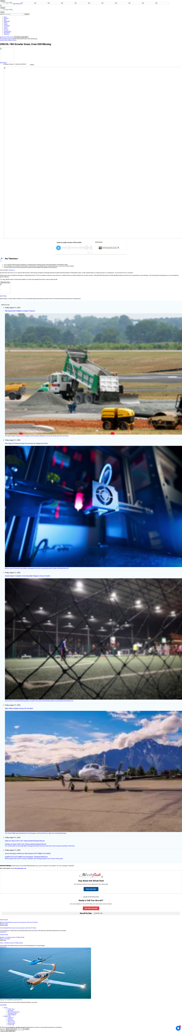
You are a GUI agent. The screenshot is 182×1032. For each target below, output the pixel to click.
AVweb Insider (4, 919)
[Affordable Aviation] (95, 3)
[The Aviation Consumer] (108, 3)
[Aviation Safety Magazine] (135, 3)
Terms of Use (11, 1022)
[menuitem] (93, 17)
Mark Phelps (3, 62)
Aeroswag (10, 1010)
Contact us (12, 270)
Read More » (3, 932)
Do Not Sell (11, 1024)
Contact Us (11, 1017)
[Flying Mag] (17, 3)
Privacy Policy (11, 1023)
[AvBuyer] (54, 3)
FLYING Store (11, 1009)
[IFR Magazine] (122, 3)
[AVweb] (6, 3)
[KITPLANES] (68, 3)
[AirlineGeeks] (27, 3)
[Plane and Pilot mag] (81, 3)
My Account (11, 1020)
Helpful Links (7, 1016)
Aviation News (8, 38)
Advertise (10, 1019)
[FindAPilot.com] (162, 3)
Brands (3, 1)
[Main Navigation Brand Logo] (6, 10)
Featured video (4, 934)
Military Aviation (12, 40)
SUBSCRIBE (3, 1005)
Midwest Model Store (13, 1012)
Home (1, 38)
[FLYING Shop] (6, 6)
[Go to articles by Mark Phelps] (91, 55)
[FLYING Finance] (149, 3)
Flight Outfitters (12, 1014)
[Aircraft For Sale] (41, 3)
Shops (5, 1007)
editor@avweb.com (20, 868)
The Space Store (12, 1013)
